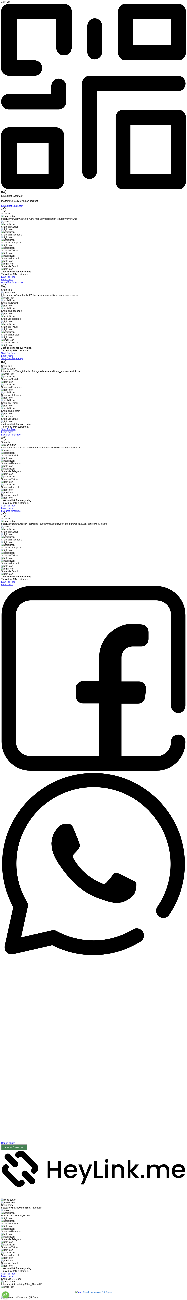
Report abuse (8, 1143)
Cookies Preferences (14, 1147)
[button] (93, 1053)
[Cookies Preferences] (5, 1295)
